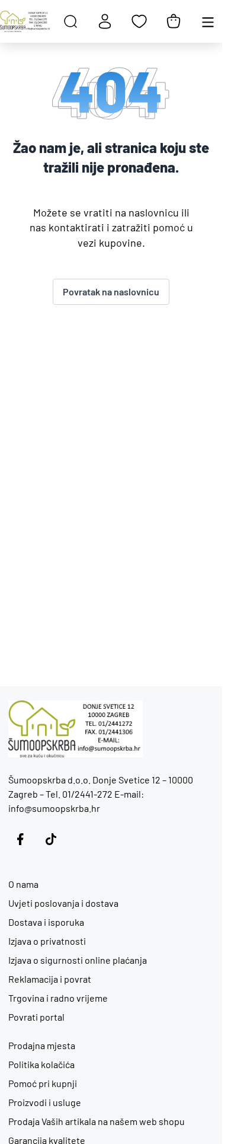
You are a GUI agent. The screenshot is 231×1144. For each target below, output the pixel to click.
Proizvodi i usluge (44, 1102)
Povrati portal (36, 1016)
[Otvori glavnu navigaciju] (208, 21)
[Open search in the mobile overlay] (70, 21)
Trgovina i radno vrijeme (58, 997)
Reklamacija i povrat (49, 978)
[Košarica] (173, 21)
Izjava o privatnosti (47, 941)
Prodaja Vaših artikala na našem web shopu (96, 1121)
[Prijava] (105, 21)
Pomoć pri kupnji (42, 1083)
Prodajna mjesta (41, 1045)
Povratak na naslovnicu (111, 291)
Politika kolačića (41, 1064)
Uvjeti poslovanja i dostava (63, 903)
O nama (23, 884)
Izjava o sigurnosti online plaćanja (77, 959)
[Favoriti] (139, 21)
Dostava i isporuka (46, 922)
